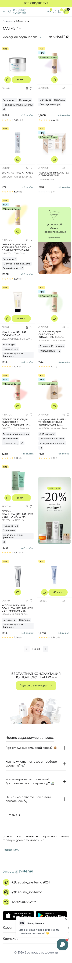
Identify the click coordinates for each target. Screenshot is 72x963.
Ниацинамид (10, 349)
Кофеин (60, 346)
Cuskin (6, 88)
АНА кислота (47, 434)
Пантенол (9, 530)
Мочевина (45, 100)
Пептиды (59, 100)
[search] (10, 11)
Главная (8, 21)
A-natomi (44, 88)
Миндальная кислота (52, 443)
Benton (7, 506)
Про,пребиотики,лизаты (18, 105)
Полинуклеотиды (49, 104)
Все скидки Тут (36, 3)
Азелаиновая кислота (16, 434)
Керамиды (25, 100)
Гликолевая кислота (51, 438)
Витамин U (9, 100)
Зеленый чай (10, 268)
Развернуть (11, 850)
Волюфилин (9, 620)
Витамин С (9, 259)
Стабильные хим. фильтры (13, 354)
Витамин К (46, 346)
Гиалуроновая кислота (17, 264)
